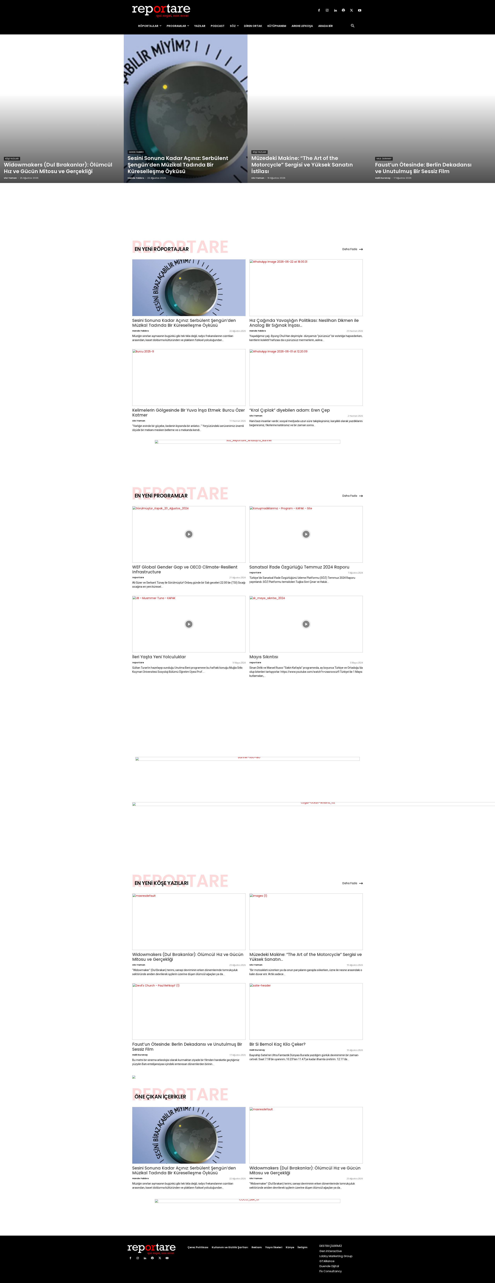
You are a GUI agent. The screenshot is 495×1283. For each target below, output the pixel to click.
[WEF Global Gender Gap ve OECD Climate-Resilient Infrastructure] (189, 534)
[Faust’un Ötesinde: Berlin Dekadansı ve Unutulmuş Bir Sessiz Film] (433, 108)
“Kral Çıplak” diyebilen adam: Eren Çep (289, 410)
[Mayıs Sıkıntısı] (306, 624)
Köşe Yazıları (12, 158)
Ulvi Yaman (138, 421)
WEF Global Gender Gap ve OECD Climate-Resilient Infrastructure (184, 569)
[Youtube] (360, 11)
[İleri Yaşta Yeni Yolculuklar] (189, 624)
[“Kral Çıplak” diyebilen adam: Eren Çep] (306, 377)
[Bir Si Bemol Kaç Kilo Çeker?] (306, 1011)
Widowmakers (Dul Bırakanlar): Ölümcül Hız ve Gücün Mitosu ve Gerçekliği (187, 957)
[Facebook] (319, 11)
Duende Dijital (329, 1266)
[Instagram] (327, 11)
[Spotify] (343, 11)
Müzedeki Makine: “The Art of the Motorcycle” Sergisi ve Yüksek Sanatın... (305, 957)
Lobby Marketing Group (335, 1256)
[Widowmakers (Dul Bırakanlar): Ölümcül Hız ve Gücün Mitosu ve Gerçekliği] (62, 108)
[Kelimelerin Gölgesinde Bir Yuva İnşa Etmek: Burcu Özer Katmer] (189, 377)
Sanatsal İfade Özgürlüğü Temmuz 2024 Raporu (299, 567)
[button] (352, 26)
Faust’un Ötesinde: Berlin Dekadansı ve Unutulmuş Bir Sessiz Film (187, 1046)
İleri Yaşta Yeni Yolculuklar (159, 657)
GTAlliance (327, 1261)
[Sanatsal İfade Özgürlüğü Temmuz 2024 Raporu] (306, 534)
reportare (138, 577)
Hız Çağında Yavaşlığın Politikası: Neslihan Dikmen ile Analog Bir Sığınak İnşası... (304, 323)
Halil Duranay (383, 158)
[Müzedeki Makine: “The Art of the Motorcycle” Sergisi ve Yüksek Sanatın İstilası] (309, 108)
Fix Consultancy (330, 1271)
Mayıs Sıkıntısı (263, 657)
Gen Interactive (330, 1251)
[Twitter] (351, 11)
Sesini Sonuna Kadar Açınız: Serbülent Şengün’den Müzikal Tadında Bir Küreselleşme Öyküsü (184, 323)
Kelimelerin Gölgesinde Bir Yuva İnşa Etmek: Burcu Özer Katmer (188, 412)
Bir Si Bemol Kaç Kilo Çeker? (277, 1044)
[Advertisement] (247, 207)
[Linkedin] (335, 11)
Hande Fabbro (136, 152)
